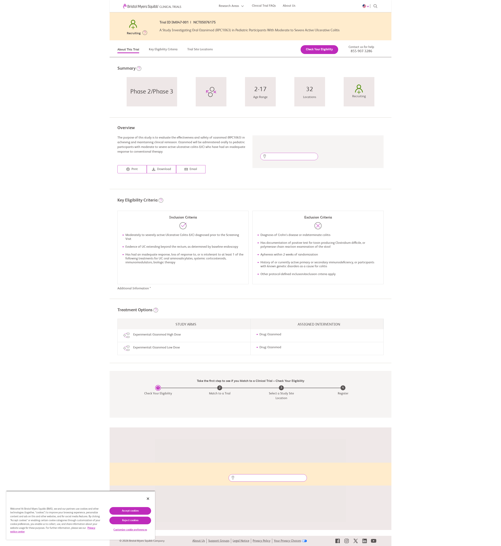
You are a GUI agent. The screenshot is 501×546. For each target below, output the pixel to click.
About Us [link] (198, 540)
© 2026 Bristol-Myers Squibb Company (142, 541)
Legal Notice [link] (241, 540)
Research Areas (229, 6)
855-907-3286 (361, 51)
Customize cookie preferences (130, 530)
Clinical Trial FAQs (264, 5)
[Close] (148, 498)
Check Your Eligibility (319, 49)
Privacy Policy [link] (261, 540)
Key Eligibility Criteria (163, 49)
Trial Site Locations (200, 49)
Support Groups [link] (218, 540)
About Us (289, 5)
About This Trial (128, 49)
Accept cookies (130, 511)
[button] (144, 33)
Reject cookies (130, 520)
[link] (338, 541)
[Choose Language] (366, 6)
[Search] (375, 6)
